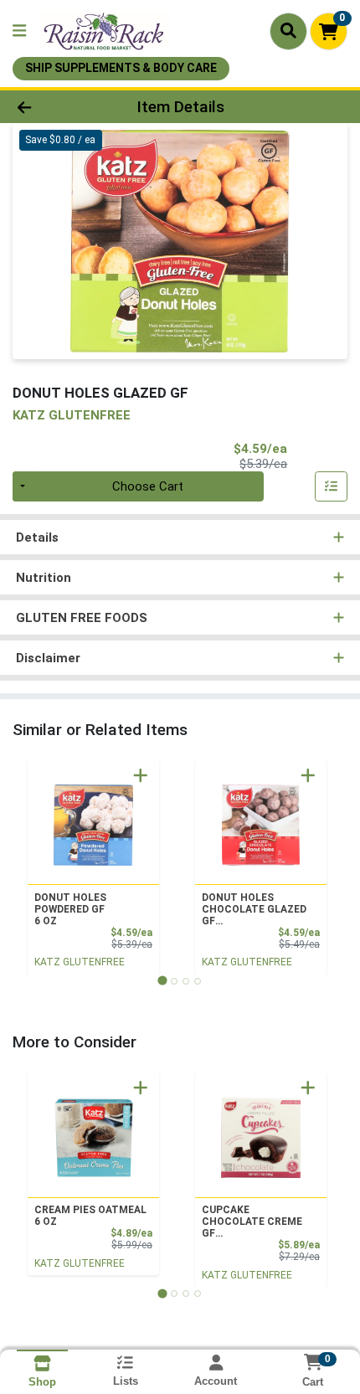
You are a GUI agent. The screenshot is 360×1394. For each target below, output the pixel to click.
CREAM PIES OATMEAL (90, 1215)
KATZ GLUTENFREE (79, 962)
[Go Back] (54, 106)
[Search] (288, 31)
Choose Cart (147, 486)
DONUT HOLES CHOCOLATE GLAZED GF (254, 909)
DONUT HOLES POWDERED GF (70, 909)
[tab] (162, 980)
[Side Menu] (19, 31)
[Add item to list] (331, 486)
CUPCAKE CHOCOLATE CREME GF (252, 1221)
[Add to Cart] (140, 775)
